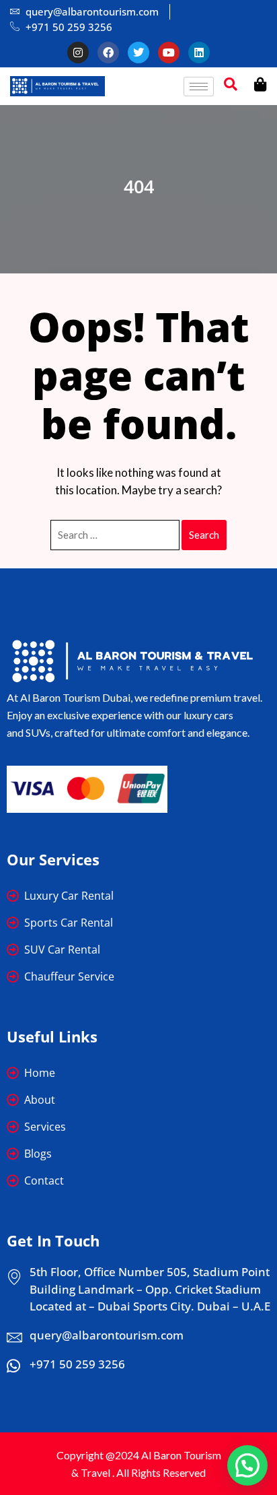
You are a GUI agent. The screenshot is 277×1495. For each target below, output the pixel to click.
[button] (247, 1465)
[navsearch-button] (230, 86)
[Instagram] (78, 52)
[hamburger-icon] (199, 86)
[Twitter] (138, 52)
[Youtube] (169, 52)
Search (204, 535)
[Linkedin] (199, 52)
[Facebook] (108, 52)
